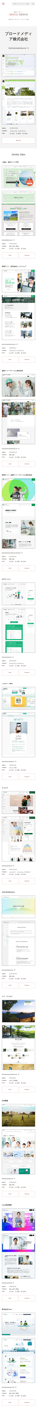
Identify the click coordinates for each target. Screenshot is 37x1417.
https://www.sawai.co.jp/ (7, 1178)
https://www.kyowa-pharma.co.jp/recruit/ (11, 552)
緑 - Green (25, 133)
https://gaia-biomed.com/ (7, 970)
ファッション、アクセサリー (23, 871)
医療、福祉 (11, 454)
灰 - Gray (12, 133)
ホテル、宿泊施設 (13, 1080)
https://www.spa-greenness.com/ (9, 1074)
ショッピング (12, 871)
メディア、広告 (13, 767)
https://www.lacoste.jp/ (7, 865)
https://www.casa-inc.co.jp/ (8, 1387)
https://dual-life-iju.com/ (7, 240)
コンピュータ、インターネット (18, 130)
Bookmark (18, 140)
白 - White (18, 133)
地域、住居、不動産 (14, 246)
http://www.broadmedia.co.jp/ (17, 48)
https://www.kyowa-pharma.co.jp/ (9, 448)
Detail (10, 255)
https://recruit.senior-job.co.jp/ (9, 344)
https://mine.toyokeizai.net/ (8, 761)
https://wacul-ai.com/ (6, 657)
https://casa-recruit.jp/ (7, 1282)
